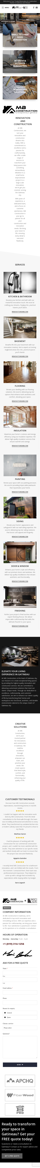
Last (4, 983)
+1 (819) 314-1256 (13, 943)
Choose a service (8, 1023)
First (4, 976)
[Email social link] (36, 7)
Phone (5, 998)
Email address (8, 988)
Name (5, 968)
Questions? (6, 1034)
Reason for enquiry (9, 1008)
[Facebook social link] (33, 7)
